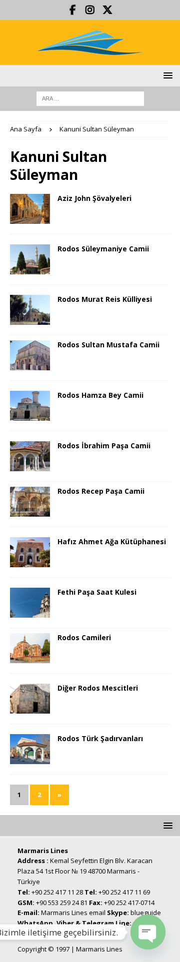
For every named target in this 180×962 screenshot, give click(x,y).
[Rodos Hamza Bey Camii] (30, 406)
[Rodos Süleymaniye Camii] (30, 259)
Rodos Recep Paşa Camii (101, 491)
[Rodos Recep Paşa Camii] (30, 502)
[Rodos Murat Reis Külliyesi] (30, 310)
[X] (107, 10)
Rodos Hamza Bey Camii (101, 395)
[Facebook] (73, 10)
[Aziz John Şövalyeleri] (30, 209)
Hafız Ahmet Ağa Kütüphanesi (112, 541)
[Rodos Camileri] (30, 648)
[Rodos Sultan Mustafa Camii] (30, 355)
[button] (166, 75)
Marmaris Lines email (73, 912)
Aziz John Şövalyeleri (95, 198)
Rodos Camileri (84, 637)
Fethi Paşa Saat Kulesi (97, 592)
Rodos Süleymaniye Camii (103, 248)
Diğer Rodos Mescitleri (98, 688)
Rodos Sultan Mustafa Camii (109, 344)
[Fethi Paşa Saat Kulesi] (30, 603)
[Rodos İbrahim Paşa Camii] (30, 456)
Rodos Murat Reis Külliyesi (105, 299)
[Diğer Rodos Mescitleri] (30, 699)
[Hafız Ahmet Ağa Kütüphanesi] (30, 552)
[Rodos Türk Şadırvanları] (30, 749)
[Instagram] (90, 10)
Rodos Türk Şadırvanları (100, 738)
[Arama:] (90, 97)
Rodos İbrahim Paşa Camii (104, 445)
